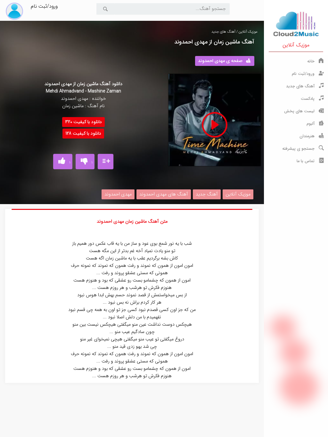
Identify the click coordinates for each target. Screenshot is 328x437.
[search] (105, 9)
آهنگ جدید (207, 194)
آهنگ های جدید (223, 32)
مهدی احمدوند (118, 194)
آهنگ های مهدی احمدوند (163, 194)
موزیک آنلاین (296, 45)
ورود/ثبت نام (44, 6)
